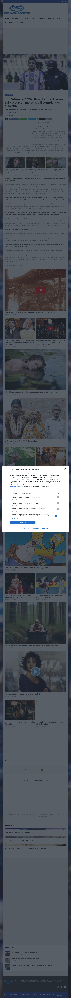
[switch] (57, 497)
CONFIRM (23, 522)
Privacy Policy (45, 528)
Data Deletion (25, 528)
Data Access (35, 528)
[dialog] (35, 499)
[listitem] (35, 493)
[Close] (65, 469)
